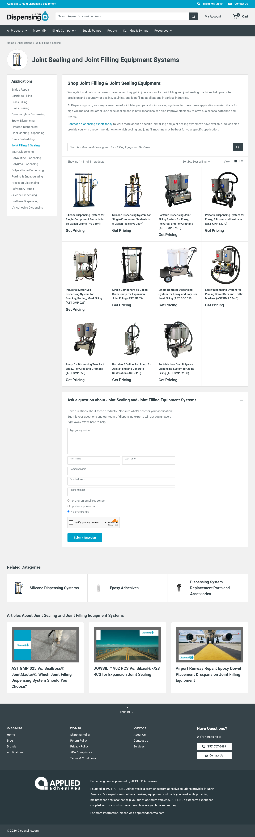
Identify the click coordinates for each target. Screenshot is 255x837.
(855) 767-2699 (210, 3)
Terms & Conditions (83, 758)
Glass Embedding (23, 139)
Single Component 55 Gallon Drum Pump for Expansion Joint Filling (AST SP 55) (130, 294)
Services (139, 746)
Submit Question (85, 537)
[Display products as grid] (235, 161)
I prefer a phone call (83, 506)
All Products (15, 30)
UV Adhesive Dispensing (27, 207)
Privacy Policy (79, 746)
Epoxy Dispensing (23, 120)
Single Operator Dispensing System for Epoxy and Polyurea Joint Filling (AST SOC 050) (178, 294)
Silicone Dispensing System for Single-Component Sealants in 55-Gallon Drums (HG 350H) (85, 219)
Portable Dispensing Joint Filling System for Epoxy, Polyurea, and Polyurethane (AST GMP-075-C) (176, 221)
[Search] (193, 16)
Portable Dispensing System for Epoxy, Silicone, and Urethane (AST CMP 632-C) (224, 219)
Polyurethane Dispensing (27, 170)
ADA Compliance (81, 752)
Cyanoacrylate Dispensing (28, 114)
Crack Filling (19, 102)
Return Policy (78, 740)
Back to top (127, 712)
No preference (79, 511)
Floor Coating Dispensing (27, 133)
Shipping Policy (80, 734)
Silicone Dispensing (24, 195)
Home (10, 42)
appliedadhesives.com (149, 813)
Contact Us (241, 3)
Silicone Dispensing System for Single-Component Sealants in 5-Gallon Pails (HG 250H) (131, 219)
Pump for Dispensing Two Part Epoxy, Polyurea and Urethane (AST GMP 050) (85, 369)
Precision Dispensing (25, 182)
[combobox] (122, 16)
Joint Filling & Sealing (25, 145)
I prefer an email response (87, 500)
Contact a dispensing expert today (89, 124)
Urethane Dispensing (25, 201)
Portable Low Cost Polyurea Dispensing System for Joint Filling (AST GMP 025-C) (176, 369)
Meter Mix (39, 30)
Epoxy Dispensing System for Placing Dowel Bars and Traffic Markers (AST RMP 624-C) (224, 294)
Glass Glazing (20, 108)
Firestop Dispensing (24, 127)
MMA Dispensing (22, 151)
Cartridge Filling (21, 96)
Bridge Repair (20, 89)
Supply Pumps (91, 30)
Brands (11, 746)
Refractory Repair (22, 189)
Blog (10, 740)
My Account (213, 16)
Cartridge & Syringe (135, 30)
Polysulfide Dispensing (26, 158)
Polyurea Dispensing (24, 164)
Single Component (64, 30)
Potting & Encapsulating (27, 176)
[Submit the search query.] (238, 147)
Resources (161, 30)
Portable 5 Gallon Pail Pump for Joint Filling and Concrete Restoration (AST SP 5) (131, 369)
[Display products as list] (241, 161)
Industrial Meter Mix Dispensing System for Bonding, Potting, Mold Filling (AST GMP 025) (84, 296)
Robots (112, 30)
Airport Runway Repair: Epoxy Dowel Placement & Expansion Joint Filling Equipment (208, 674)
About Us (140, 734)
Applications (25, 42)
